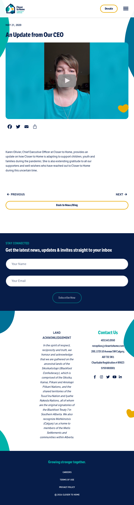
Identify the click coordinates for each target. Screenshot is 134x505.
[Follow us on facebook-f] (95, 377)
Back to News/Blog (67, 205)
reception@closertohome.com (108, 346)
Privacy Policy (67, 487)
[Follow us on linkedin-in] (120, 377)
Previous (18, 194)
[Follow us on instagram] (101, 377)
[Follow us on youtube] (114, 377)
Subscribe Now (66, 297)
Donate (109, 8)
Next (119, 194)
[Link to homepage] (15, 8)
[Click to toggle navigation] (125, 8)
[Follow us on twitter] (108, 377)
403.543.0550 (108, 340)
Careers (67, 472)
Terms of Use (67, 479)
